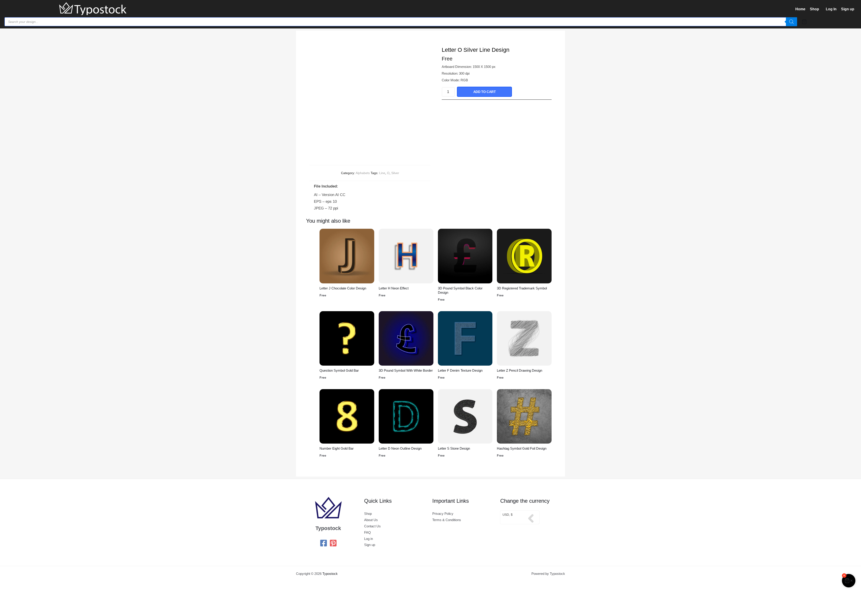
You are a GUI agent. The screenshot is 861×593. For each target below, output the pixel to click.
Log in (368, 539)
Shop (814, 9)
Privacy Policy (442, 513)
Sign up (847, 9)
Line (382, 173)
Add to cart (484, 92)
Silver (395, 173)
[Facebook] (323, 543)
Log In (831, 9)
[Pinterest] (333, 543)
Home (800, 9)
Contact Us (372, 526)
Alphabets (363, 173)
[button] (816, 9)
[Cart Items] (829, 21)
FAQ (367, 532)
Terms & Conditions (446, 520)
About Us (371, 520)
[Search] (791, 21)
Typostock (330, 574)
